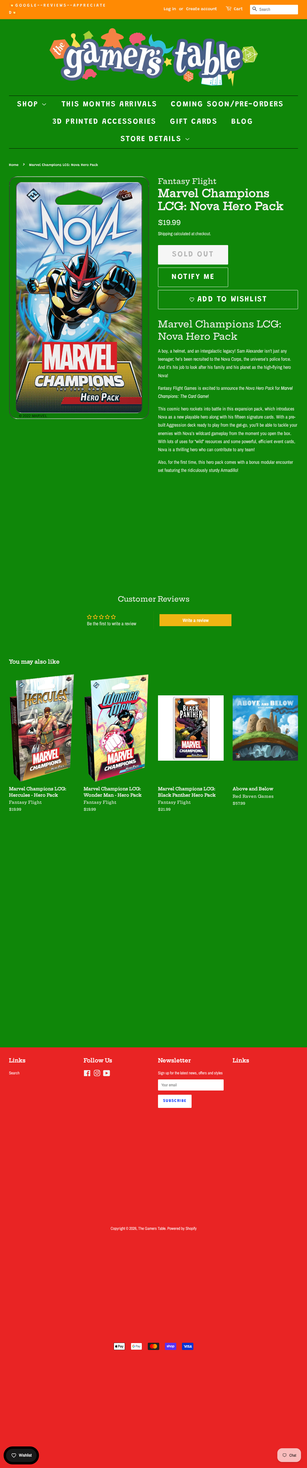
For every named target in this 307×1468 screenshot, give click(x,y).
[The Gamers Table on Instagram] (97, 1074)
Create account (201, 9)
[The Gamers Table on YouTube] (106, 1074)
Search (14, 1073)
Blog (242, 122)
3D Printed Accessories (104, 122)
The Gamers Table (151, 1228)
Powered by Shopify (182, 1228)
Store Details (152, 139)
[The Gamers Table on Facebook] (87, 1074)
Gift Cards (193, 122)
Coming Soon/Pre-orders (227, 104)
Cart (238, 9)
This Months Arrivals (109, 104)
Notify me (192, 277)
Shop (29, 104)
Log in (170, 9)
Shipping (165, 233)
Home (14, 165)
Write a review (196, 620)
